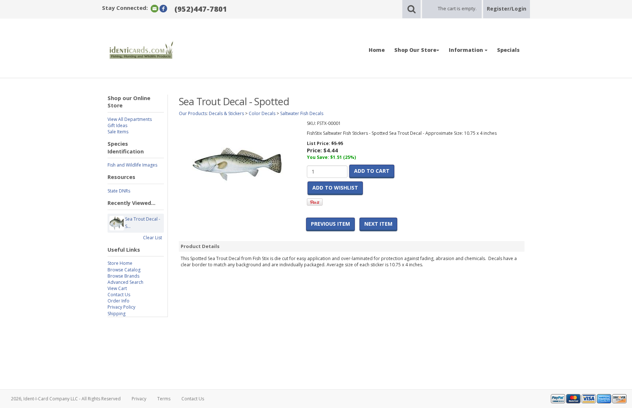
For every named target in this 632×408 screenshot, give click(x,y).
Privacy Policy (121, 307)
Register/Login (506, 8)
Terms (163, 399)
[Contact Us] (154, 8)
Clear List (152, 237)
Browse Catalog (124, 270)
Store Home (120, 263)
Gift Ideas (117, 125)
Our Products (193, 113)
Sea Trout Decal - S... (142, 222)
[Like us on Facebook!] (163, 8)
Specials (508, 49)
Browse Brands (123, 276)
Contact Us (119, 294)
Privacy (139, 399)
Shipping (116, 313)
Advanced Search (125, 282)
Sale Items (118, 132)
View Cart (117, 288)
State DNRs (119, 191)
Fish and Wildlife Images (132, 165)
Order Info (118, 301)
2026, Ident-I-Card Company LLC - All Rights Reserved (66, 399)
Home (377, 49)
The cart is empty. (457, 8)
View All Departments (130, 119)
